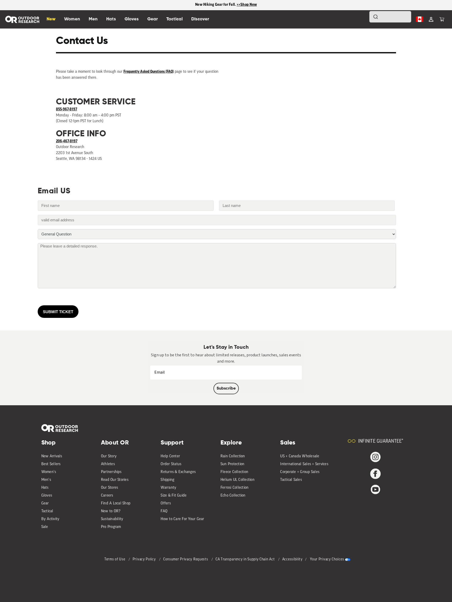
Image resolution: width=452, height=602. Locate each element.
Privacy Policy (145, 559)
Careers (107, 496)
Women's (48, 472)
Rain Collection (233, 456)
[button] (441, 19)
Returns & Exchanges (178, 472)
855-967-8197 (66, 109)
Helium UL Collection (238, 480)
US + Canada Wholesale (299, 456)
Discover (200, 19)
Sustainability (112, 519)
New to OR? (111, 511)
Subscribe (226, 388)
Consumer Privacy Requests (186, 559)
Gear (45, 503)
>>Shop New (247, 5)
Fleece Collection (234, 472)
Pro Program (111, 527)
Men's (46, 480)
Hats (45, 488)
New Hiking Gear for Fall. (216, 5)
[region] (226, 5)
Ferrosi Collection (235, 488)
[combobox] (390, 16)
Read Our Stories (114, 480)
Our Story (109, 456)
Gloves (46, 496)
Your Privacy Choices (327, 559)
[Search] (361, 19)
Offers (166, 503)
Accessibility (292, 559)
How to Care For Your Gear (182, 519)
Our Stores (109, 488)
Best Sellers (51, 464)
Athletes (108, 464)
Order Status (171, 464)
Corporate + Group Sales (299, 472)
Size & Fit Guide (174, 496)
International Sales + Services (304, 464)
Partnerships (111, 472)
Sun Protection (233, 464)
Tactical (47, 511)
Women (72, 19)
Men (93, 19)
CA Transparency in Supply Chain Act (246, 559)
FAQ (164, 511)
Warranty (168, 488)
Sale (44, 527)
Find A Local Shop (115, 503)
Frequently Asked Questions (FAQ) (148, 72)
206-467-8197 (66, 141)
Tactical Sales (291, 480)
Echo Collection (233, 496)
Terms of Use (115, 559)
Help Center (170, 456)
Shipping (167, 480)
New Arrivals (51, 456)
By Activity (50, 519)
